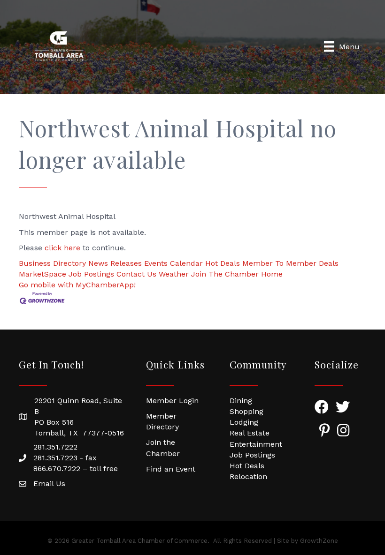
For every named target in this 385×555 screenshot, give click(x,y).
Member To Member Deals (290, 263)
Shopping (246, 411)
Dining (241, 400)
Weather (174, 274)
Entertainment (256, 444)
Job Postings (91, 274)
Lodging (244, 422)
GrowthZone (319, 540)
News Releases (115, 263)
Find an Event (170, 469)
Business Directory (52, 263)
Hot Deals (222, 263)
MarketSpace (42, 274)
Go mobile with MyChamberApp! (77, 284)
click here (62, 247)
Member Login (172, 400)
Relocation (248, 476)
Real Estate (250, 432)
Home (272, 274)
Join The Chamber (225, 274)
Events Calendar (173, 263)
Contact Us (136, 274)
